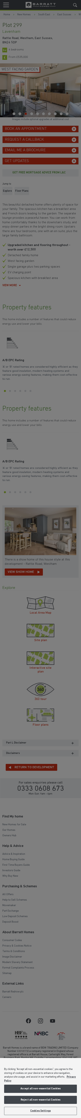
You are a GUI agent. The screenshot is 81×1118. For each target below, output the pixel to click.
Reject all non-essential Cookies (40, 1100)
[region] (40, 1088)
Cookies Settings (40, 1111)
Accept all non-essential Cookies (40, 1088)
